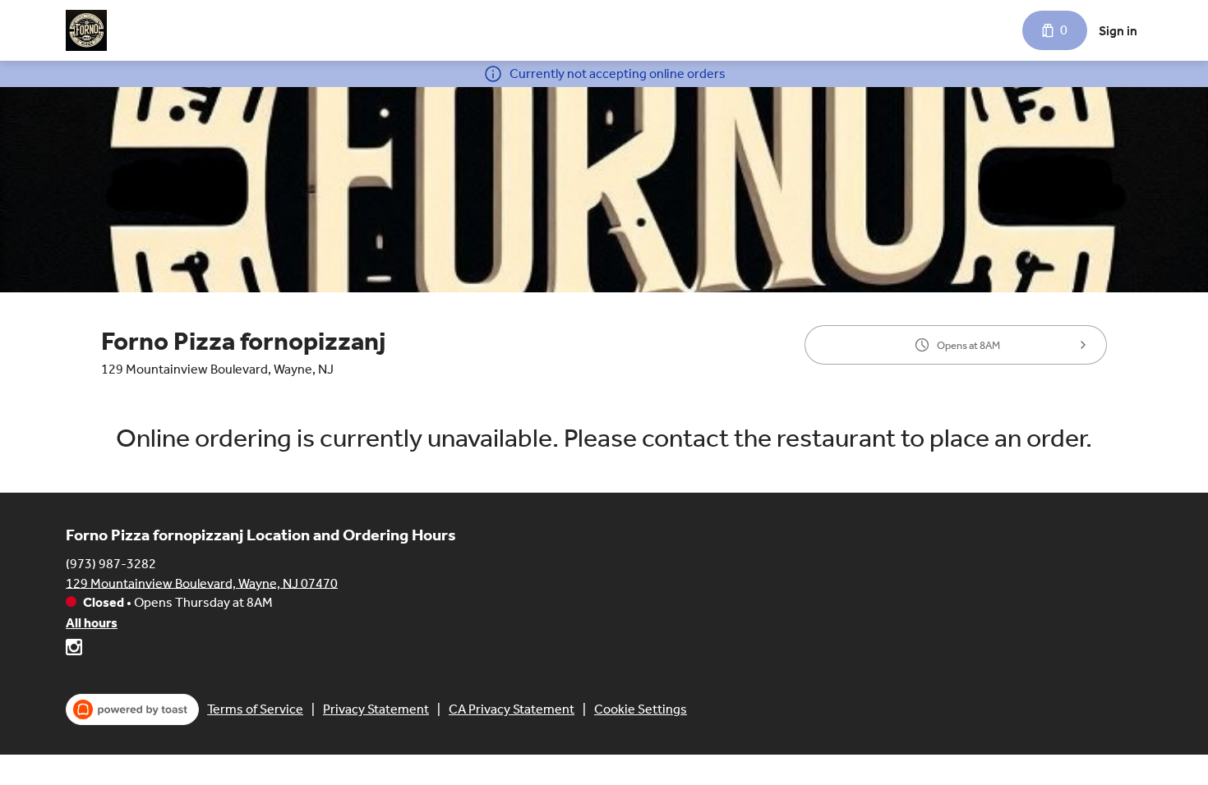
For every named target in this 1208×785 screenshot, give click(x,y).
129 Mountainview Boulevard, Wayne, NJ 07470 (202, 582)
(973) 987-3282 (111, 563)
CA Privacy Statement (511, 709)
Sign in (1118, 31)
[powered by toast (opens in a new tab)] (132, 709)
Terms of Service (255, 709)
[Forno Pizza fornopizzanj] (86, 30)
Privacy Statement (376, 709)
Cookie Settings (640, 709)
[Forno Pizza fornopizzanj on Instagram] (74, 650)
